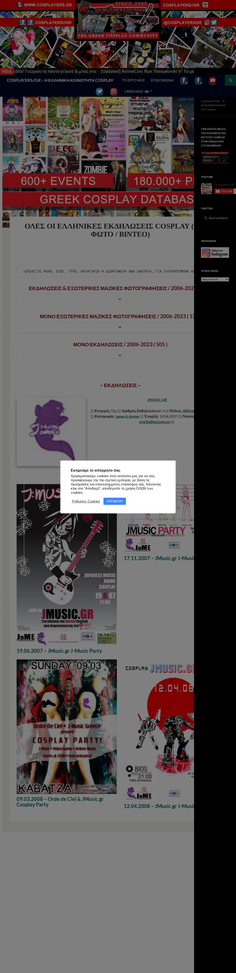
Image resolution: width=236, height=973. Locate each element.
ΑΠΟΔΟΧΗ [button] (115, 501)
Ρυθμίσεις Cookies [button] (86, 501)
